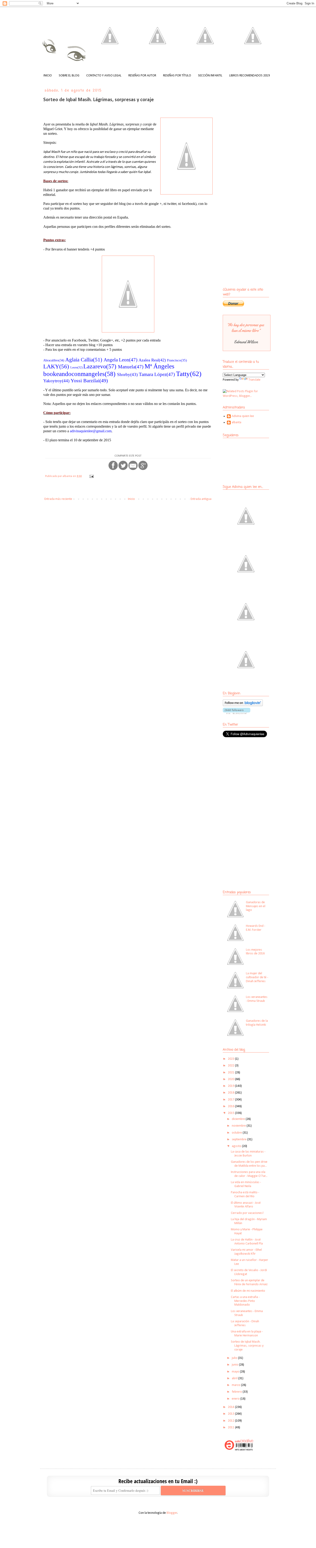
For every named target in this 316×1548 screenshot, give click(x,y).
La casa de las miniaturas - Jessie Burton (248, 1153)
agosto (237, 1146)
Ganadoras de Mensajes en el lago (255, 906)
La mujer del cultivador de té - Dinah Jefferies (257, 977)
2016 (231, 1106)
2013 (231, 1414)
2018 (231, 1092)
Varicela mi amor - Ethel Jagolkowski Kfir (246, 1252)
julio (235, 1358)
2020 (231, 1079)
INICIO (47, 75)
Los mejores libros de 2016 (255, 952)
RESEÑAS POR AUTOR (142, 75)
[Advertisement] (252, 775)
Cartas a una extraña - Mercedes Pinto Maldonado (245, 1301)
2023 (231, 1059)
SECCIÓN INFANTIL (210, 75)
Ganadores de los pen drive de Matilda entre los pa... (249, 1164)
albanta (236, 422)
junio (235, 1364)
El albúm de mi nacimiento (248, 1291)
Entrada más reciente (58, 499)
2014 (231, 1407)
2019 (231, 1086)
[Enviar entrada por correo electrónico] (91, 476)
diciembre (239, 1119)
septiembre (239, 1139)
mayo (236, 1371)
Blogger (172, 1513)
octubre (237, 1132)
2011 (231, 1427)
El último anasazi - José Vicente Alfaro (246, 1205)
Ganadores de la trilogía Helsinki (257, 1023)
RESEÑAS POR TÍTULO (177, 75)
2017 (231, 1099)
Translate (254, 380)
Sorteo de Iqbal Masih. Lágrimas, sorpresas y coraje (247, 1345)
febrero (237, 1392)
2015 (231, 1113)
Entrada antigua (201, 499)
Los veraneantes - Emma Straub (256, 999)
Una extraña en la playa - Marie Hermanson (247, 1333)
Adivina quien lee (243, 416)
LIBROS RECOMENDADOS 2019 (249, 75)
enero (236, 1399)
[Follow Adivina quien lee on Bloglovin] (243, 705)
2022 (231, 1065)
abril (235, 1378)
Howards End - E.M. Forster (255, 928)
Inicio (131, 499)
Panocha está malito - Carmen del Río (245, 1194)
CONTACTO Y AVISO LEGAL (103, 75)
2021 (231, 1072)
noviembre (239, 1126)
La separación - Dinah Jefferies (245, 1323)
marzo (236, 1385)
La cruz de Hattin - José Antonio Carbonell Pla (247, 1241)
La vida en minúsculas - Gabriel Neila (246, 1184)
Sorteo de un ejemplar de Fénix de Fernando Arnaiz (249, 1282)
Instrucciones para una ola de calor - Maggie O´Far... (249, 1174)
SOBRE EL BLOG (69, 75)
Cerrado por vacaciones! (247, 1213)
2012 (231, 1421)
